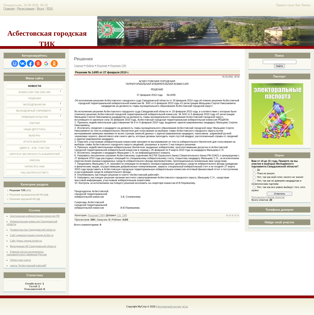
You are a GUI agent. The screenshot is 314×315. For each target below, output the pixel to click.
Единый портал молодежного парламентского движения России (27, 253)
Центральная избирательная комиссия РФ (35, 216)
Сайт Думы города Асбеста (26, 240)
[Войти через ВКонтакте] (22, 63)
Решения (102, 65)
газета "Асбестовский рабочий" (28, 265)
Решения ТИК (17, 190)
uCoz (185, 306)
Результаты (258, 197)
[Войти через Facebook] (30, 63)
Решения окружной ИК (22, 199)
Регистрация (25, 8)
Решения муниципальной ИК (26, 194)
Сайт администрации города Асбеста (31, 235)
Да (258, 169)
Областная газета (20, 260)
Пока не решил (265, 173)
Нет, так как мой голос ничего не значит (280, 177)
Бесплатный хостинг (169, 306)
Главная (9, 8)
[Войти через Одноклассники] (54, 63)
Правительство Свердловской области (32, 229)
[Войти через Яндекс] (38, 63)
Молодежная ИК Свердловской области (33, 246)
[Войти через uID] (14, 63)
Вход (40, 8)
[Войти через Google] (46, 63)
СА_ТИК (122, 215)
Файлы (90, 65)
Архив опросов (276, 197)
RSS (50, 8)
